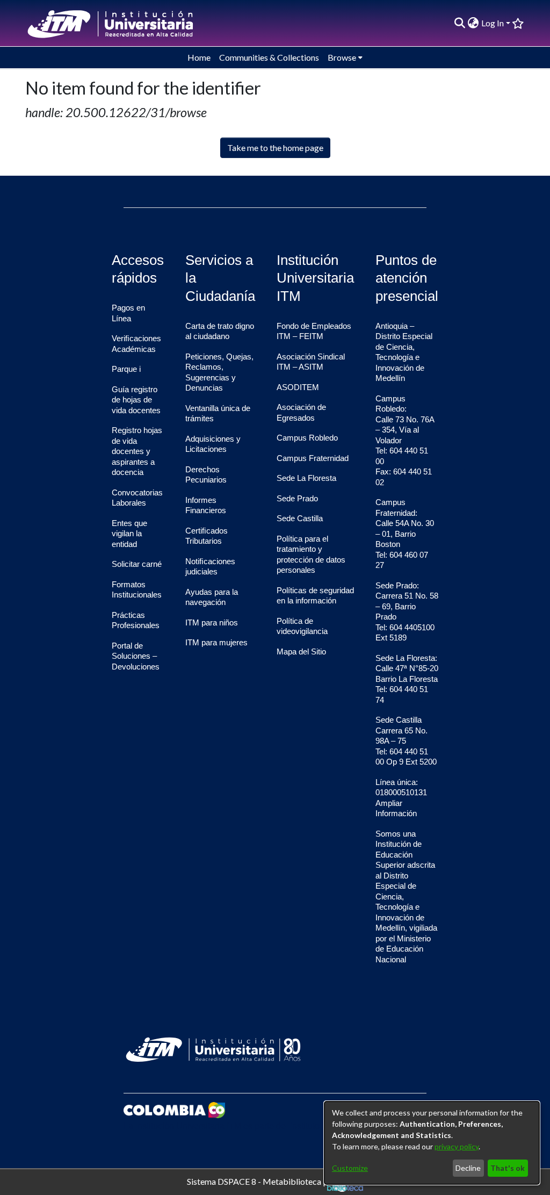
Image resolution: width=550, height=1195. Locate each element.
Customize (350, 1167)
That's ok (507, 1167)
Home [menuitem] (199, 57)
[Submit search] (460, 23)
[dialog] (431, 1143)
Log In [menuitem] (492, 23)
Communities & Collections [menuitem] (269, 57)
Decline (468, 1167)
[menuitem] (473, 23)
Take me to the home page (275, 147)
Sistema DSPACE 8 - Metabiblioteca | (257, 1181)
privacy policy (457, 1146)
